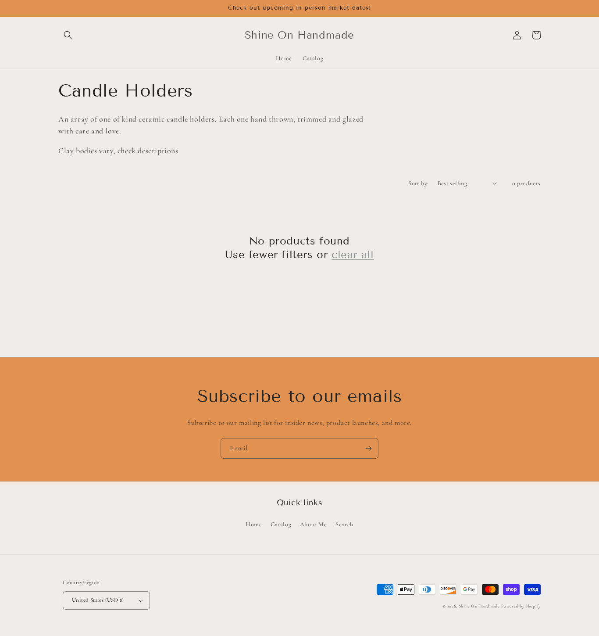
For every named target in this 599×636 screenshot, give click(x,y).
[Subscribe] (368, 448)
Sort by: (418, 183)
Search (344, 524)
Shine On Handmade (479, 606)
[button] (68, 35)
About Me (313, 524)
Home (254, 524)
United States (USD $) (98, 600)
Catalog (281, 524)
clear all (353, 254)
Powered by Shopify (521, 606)
